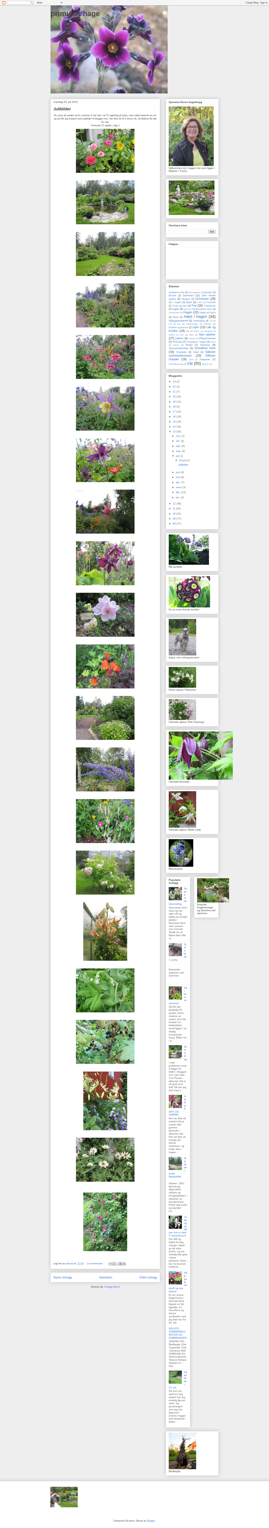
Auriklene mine (176, 292)
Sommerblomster (179, 348)
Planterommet (207, 338)
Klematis (207, 324)
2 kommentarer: (95, 1263)
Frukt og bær (180, 306)
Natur (191, 335)
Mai (187, 331)
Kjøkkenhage (192, 324)
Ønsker (205, 364)
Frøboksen (210, 306)
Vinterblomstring (176, 364)
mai (178, 477)
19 (174, 401)
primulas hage (75, 14)
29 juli (182, 460)
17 (174, 411)
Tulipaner (204, 359)
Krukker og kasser (178, 327)
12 (174, 503)
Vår (190, 363)
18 (174, 406)
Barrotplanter (194, 292)
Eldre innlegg (148, 1277)
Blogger (151, 1520)
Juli (170, 324)
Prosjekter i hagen (196, 342)
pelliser (179, 338)
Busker (172, 295)
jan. (178, 497)
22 (174, 386)
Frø (194, 305)
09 (174, 518)
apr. (178, 482)
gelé (186, 309)
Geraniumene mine (202, 309)
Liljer (195, 327)
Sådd (196, 352)
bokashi (208, 292)
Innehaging (199, 321)
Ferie (199, 302)
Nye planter (207, 334)
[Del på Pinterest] (124, 1264)
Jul (211, 321)
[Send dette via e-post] (110, 1264)
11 (174, 508)
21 (174, 391)
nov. (178, 435)
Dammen (188, 295)
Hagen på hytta (207, 312)
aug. (179, 450)
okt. (178, 440)
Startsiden (105, 1277)
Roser (189, 344)
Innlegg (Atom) (112, 1286)
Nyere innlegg (62, 1277)
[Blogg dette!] (114, 1264)
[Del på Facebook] (121, 1264)
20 (174, 396)
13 (174, 431)
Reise (213, 342)
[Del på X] (117, 1264)
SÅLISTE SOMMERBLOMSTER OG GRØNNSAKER (178, 1333)
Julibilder (62, 109)
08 (174, 523)
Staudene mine (205, 348)
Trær (191, 359)
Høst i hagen (195, 316)
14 (174, 426)
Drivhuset (202, 299)
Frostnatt (211, 302)
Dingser (186, 299)
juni (179, 324)
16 (174, 416)
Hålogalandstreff (178, 320)
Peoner (192, 338)
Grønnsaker (174, 313)
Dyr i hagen (175, 302)
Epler (189, 302)
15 (174, 421)
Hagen (187, 312)
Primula (177, 341)
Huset (176, 317)
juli (178, 455)
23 (174, 381)
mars (179, 487)
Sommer (205, 344)
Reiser (176, 345)
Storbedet (181, 352)
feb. (178, 492)
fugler (175, 308)
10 (174, 513)
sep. (179, 446)
